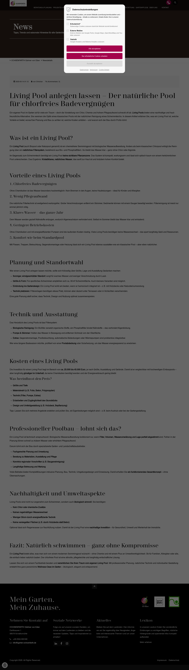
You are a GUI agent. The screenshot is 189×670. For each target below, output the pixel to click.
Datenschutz (84, 70)
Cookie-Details (104, 70)
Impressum (94, 70)
